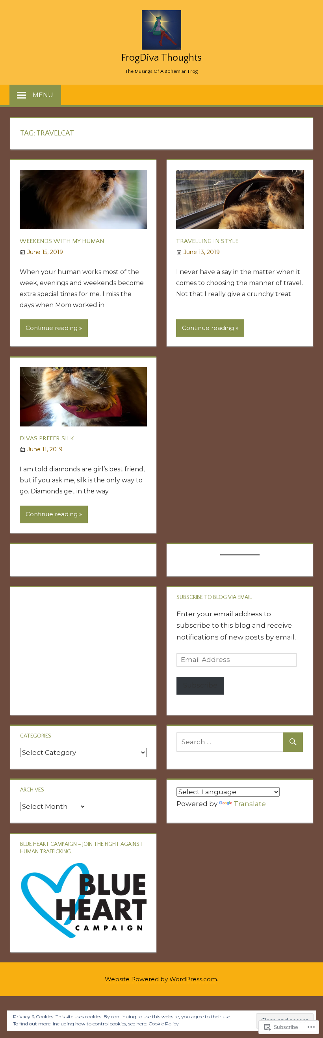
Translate (250, 804)
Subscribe (200, 685)
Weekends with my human (62, 241)
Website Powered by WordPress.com (161, 979)
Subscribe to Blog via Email (214, 597)
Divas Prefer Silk (47, 438)
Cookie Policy (164, 1024)
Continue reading (52, 328)
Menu (43, 95)
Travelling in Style (207, 241)
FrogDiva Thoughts (161, 57)
